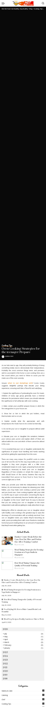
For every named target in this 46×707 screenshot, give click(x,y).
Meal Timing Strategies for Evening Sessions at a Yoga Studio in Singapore (29, 552)
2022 (5, 663)
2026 (5, 629)
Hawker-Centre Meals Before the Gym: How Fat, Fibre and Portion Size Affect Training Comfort (28, 539)
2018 (5, 678)
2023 (5, 660)
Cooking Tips (7, 345)
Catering (5, 695)
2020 (5, 671)
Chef (3, 699)
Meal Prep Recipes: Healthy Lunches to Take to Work (24, 619)
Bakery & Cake (7, 691)
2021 (5, 667)
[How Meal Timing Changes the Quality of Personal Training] (7, 565)
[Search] (43, 3)
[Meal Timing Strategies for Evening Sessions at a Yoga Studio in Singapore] (7, 553)
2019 (5, 675)
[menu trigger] (4, 3)
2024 (5, 656)
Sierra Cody (9, 356)
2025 (5, 652)
